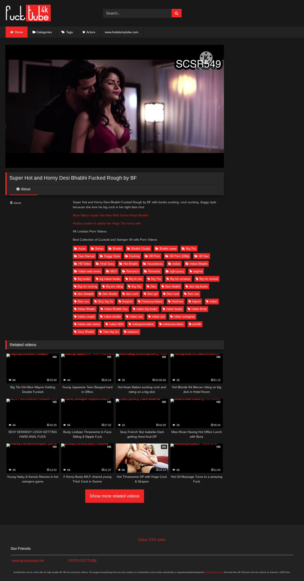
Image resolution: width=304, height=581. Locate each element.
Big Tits (191, 248)
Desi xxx (83, 301)
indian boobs (174, 309)
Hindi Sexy (107, 263)
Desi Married (86, 256)
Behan (99, 248)
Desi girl (152, 294)
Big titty (137, 286)
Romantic (154, 271)
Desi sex (193, 294)
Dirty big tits (105, 301)
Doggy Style (112, 256)
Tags (69, 32)
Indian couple (86, 316)
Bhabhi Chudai (140, 248)
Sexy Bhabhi (86, 331)
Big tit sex (135, 279)
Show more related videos (115, 496)
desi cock (132, 294)
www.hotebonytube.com (121, 32)
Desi (153, 286)
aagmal (198, 271)
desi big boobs (198, 286)
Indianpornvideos (143, 324)
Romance (132, 271)
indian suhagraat (184, 316)
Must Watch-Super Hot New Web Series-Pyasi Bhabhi (110, 215)
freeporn (127, 301)
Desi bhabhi (172, 286)
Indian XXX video (152, 540)
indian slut (158, 316)
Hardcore (177, 301)
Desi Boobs (109, 294)
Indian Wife (116, 324)
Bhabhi (117, 248)
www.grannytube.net (28, 561)
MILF (113, 271)
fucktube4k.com (214, 572)
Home (18, 32)
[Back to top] (290, 567)
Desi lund (173, 294)
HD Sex (204, 256)
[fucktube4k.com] (28, 13)
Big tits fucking (87, 286)
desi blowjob (85, 294)
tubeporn (133, 331)
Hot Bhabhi (131, 263)
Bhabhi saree (168, 248)
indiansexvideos (173, 324)
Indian (176, 263)
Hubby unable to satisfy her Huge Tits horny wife (107, 223)
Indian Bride (199, 309)
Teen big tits (111, 331)
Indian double (112, 316)
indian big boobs (146, 309)
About (25, 189)
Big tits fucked (208, 279)
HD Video (84, 263)
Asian (82, 248)
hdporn (196, 301)
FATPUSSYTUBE (82, 561)
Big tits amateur (180, 279)
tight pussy (177, 271)
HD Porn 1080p (179, 256)
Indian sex (136, 316)
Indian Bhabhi (198, 263)
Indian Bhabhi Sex (116, 309)
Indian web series (89, 271)
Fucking (134, 256)
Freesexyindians (152, 301)
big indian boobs (109, 279)
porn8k (197, 324)
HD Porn (154, 256)
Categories (44, 32)
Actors (90, 32)
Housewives (155, 263)
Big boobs (84, 279)
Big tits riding (114, 286)
